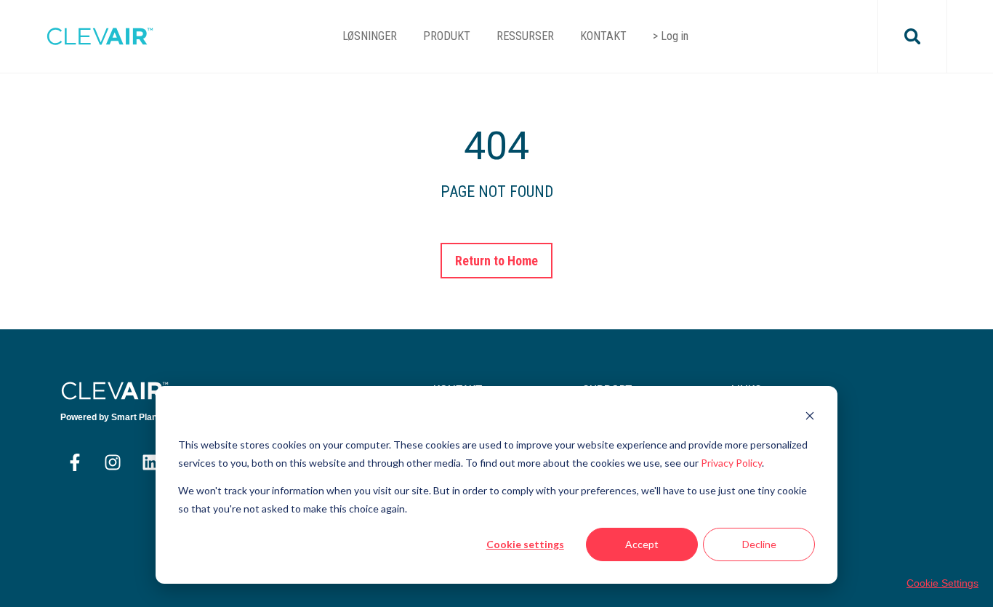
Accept (642, 544)
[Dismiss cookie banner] (810, 418)
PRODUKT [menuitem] (446, 36)
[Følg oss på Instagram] (112, 462)
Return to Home (497, 260)
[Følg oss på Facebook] (74, 462)
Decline (759, 544)
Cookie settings (525, 544)
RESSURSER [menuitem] (525, 36)
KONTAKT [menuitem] (603, 36)
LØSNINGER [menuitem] (369, 36)
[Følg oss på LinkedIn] (150, 462)
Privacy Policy (731, 463)
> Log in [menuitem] (670, 36)
